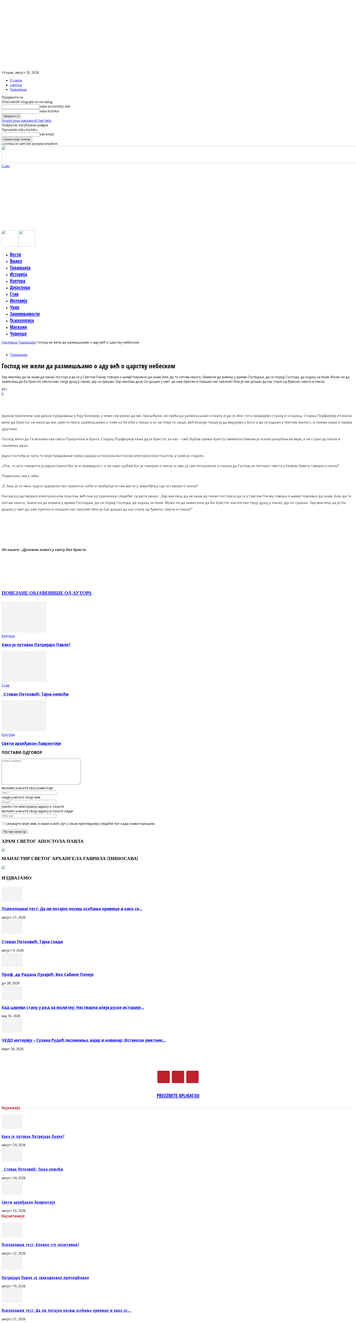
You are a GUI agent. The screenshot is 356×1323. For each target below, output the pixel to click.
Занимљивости (25, 313)
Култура (17, 280)
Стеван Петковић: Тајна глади (32, 941)
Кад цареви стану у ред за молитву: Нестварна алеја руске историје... (73, 1007)
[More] (106, 400)
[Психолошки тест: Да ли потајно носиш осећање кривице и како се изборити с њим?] (12, 900)
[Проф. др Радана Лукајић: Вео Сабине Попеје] (12, 966)
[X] (178, 1077)
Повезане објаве (25, 592)
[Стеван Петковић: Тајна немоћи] (24, 681)
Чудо (14, 307)
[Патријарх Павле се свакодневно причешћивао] (12, 1269)
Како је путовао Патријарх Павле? (36, 644)
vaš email (47, 134)
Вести (15, 254)
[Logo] (10, 245)
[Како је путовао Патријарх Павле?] (24, 631)
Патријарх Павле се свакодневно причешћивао (45, 1277)
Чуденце (18, 333)
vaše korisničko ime (55, 106)
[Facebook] (163, 1077)
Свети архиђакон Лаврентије (31, 743)
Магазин (18, 327)
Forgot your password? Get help (26, 120)
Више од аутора (70, 592)
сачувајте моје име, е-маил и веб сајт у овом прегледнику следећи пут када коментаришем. (80, 823)
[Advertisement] (178, 199)
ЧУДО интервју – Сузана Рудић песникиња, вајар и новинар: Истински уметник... (84, 1040)
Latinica (16, 85)
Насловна (9, 342)
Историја (18, 274)
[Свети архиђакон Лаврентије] (24, 730)
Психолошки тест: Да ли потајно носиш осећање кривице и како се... (72, 908)
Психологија (22, 320)
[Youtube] (192, 1077)
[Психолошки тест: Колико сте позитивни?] (12, 1236)
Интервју (18, 300)
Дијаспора (20, 287)
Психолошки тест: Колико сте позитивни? (41, 1244)
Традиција (20, 267)
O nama (16, 80)
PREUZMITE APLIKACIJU (178, 1095)
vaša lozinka (49, 111)
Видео (16, 261)
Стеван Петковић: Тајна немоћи (35, 694)
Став (14, 294)
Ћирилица (18, 89)
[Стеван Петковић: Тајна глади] (12, 933)
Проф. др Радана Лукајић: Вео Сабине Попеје (48, 974)
